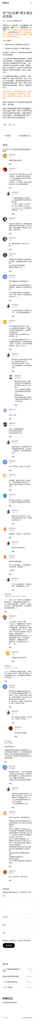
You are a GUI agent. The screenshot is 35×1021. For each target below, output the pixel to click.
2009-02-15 (12, 871)
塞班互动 (11, 873)
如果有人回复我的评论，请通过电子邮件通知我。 (18, 940)
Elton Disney (12, 277)
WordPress (27, 1017)
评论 (4, 896)
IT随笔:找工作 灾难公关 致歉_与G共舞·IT (15, 596)
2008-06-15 (15, 441)
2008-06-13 (12, 154)
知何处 (11, 256)
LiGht (10, 170)
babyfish (11, 425)
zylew (10, 220)
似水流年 (8, 135)
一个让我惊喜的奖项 (10, 982)
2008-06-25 (18, 727)
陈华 (10, 322)
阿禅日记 (6, 3)
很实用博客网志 (8, 743)
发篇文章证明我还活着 (11, 976)
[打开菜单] (31, 3)
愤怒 (10, 125)
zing (10, 157)
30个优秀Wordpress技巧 (11, 668)
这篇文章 (6, 27)
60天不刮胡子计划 (24, 135)
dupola (11, 618)
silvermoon (12, 814)
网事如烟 (15, 20)
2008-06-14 (15, 304)
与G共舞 (22, 25)
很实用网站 (12, 687)
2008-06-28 (12, 811)
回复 (10, 164)
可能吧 (18, 61)
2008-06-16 (18, 375)
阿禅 (20, 20)
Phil (10, 411)
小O (10, 496)
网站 (4, 933)
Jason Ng (9, 20)
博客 (5, 125)
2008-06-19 (12, 766)
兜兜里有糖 (18, 377)
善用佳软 (11, 530)
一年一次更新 (7, 987)
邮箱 (4, 925)
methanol (17, 729)
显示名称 (5, 917)
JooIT (10, 477)
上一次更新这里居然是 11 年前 (11, 970)
